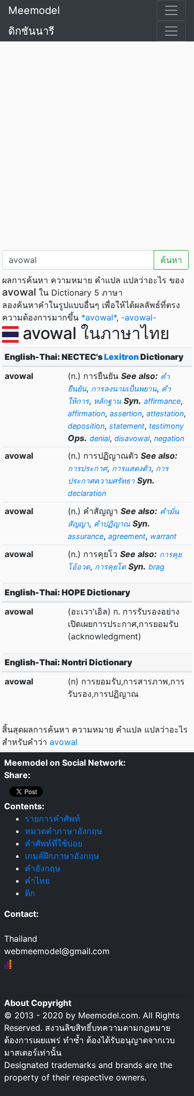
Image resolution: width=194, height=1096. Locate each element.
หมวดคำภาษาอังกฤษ (63, 831)
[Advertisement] (97, 144)
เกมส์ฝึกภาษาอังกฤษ (62, 856)
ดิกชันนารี (31, 31)
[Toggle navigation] (171, 10)
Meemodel (34, 10)
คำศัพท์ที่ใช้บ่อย (53, 843)
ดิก (30, 893)
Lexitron (121, 357)
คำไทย (37, 880)
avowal (64, 742)
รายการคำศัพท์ (52, 818)
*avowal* (98, 317)
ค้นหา (171, 260)
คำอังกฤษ (43, 868)
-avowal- (138, 317)
